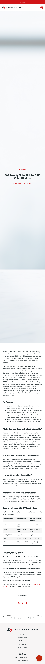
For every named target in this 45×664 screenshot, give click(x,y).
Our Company (22, 641)
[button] (18, 603)
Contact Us (22, 635)
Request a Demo (22, 638)
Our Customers (22, 644)
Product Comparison (22, 661)
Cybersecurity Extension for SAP (22, 658)
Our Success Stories (22, 647)
